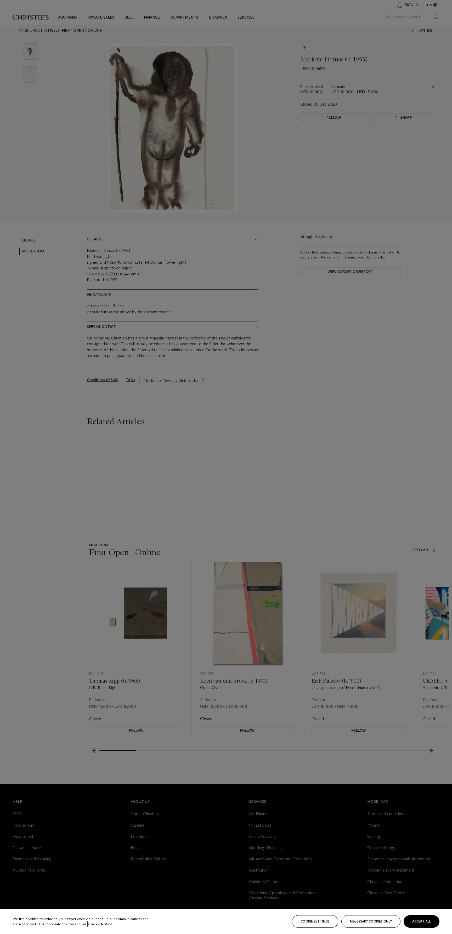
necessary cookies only (371, 921)
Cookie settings (315, 921)
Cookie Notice (100, 924)
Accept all (421, 921)
